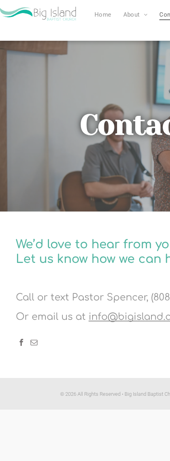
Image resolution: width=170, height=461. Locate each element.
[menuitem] (103, 14)
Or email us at (51, 317)
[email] (34, 343)
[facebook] (21, 343)
